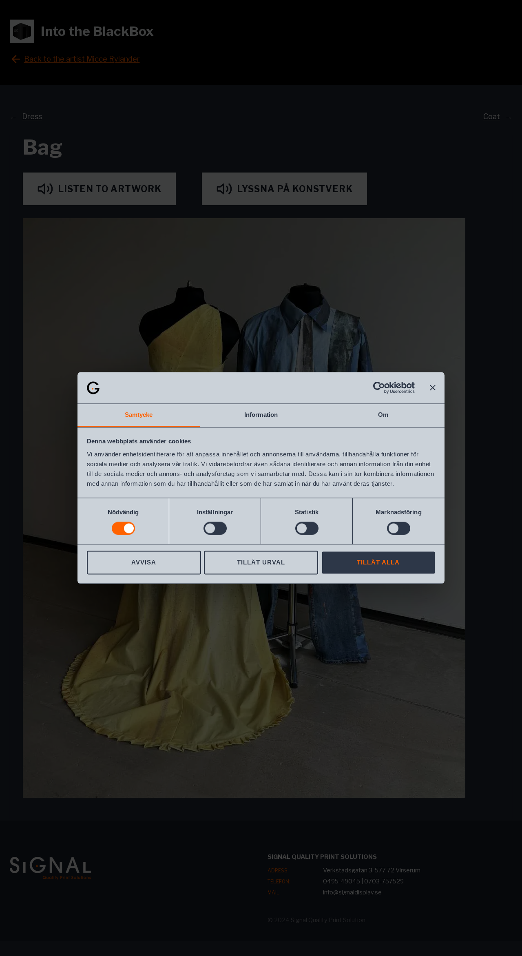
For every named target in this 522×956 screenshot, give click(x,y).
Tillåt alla (378, 562)
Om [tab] (383, 414)
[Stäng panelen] (433, 388)
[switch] (215, 528)
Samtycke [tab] (139, 414)
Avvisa (143, 562)
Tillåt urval (261, 562)
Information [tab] (261, 414)
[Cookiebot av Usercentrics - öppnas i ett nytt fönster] (379, 388)
